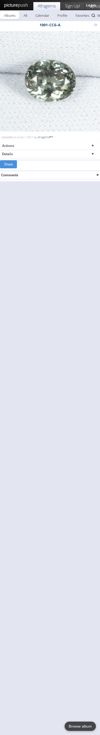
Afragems (47, 6)
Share (8, 164)
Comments (9, 175)
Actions (8, 146)
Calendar (42, 15)
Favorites (82, 15)
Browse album (80, 726)
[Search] (93, 15)
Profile (62, 15)
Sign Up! (72, 6)
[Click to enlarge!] (50, 81)
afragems (43, 137)
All (25, 15)
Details (7, 154)
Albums (9, 15)
